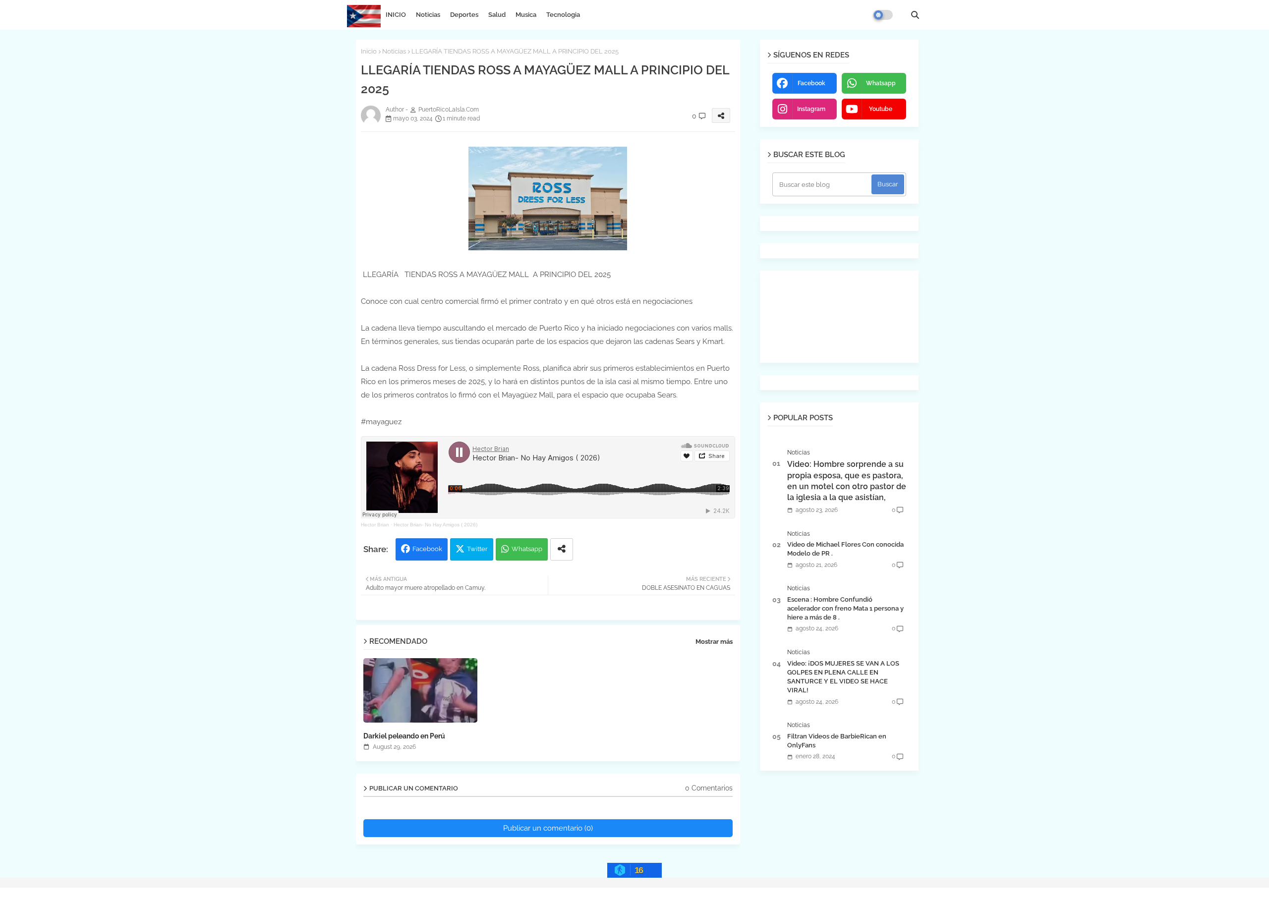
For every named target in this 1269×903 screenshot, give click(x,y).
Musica (526, 14)
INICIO (396, 14)
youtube (880, 109)
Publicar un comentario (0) (548, 828)
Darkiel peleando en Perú (404, 736)
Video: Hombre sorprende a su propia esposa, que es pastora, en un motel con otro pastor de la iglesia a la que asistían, (846, 480)
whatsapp (881, 83)
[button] (915, 15)
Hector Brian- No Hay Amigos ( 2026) (435, 524)
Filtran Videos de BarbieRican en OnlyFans (836, 741)
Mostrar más (714, 641)
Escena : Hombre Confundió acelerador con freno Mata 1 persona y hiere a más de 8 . (845, 608)
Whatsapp (527, 549)
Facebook (427, 549)
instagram (811, 109)
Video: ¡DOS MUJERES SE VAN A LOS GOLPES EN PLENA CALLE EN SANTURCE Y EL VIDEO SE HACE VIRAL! (843, 677)
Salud (497, 14)
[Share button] (561, 549)
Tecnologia (563, 14)
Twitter (477, 549)
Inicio (369, 51)
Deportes (464, 14)
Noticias (428, 14)
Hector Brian (375, 524)
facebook (811, 83)
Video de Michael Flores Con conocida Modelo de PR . (845, 549)
